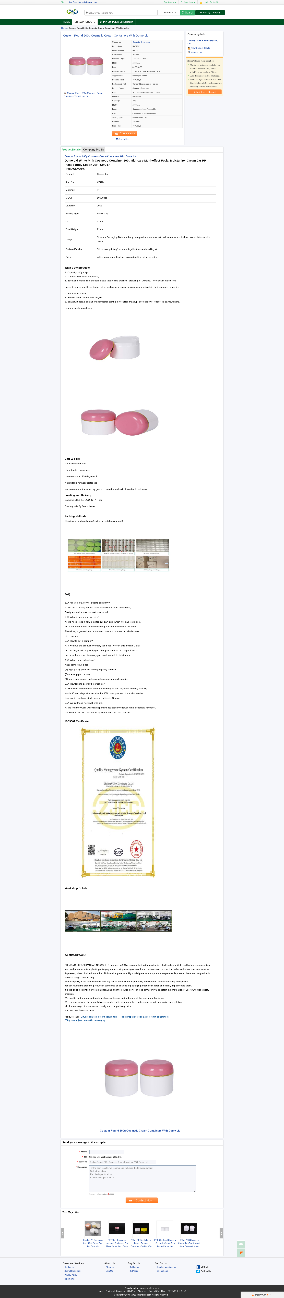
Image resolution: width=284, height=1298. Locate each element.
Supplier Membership (166, 1267)
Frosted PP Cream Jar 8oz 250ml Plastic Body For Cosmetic (93, 1243)
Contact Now (127, 133)
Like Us (204, 1267)
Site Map (131, 1291)
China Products (85, 22)
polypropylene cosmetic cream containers (145, 1016)
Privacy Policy (70, 1275)
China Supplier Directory (116, 22)
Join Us (109, 1271)
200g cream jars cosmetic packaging (85, 1020)
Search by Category (210, 12)
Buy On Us (134, 1263)
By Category (135, 1267)
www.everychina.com (149, 1288)
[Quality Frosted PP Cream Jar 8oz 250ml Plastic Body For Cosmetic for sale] (93, 1229)
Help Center (69, 1279)
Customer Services (73, 1263)
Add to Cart (123, 139)
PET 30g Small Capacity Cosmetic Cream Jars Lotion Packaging (165, 1243)
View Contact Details (200, 48)
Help (163, 1291)
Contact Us (69, 1267)
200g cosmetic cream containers (99, 1016)
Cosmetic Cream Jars (141, 42)
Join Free (73, 2)
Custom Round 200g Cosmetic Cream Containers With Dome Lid (105, 35)
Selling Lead (162, 1271)
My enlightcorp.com (88, 2)
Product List (196, 52)
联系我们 (183, 1291)
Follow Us (206, 1271)
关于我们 (172, 1291)
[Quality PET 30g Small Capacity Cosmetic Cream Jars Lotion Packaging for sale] (165, 1229)
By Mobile (134, 1271)
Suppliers (120, 1291)
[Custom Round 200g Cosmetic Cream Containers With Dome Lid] (86, 88)
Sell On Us (161, 1263)
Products (110, 1291)
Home (66, 22)
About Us (109, 1263)
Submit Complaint (72, 1271)
